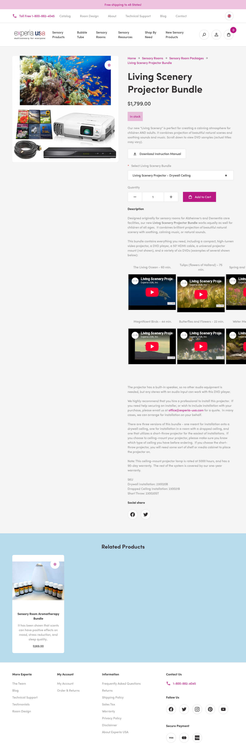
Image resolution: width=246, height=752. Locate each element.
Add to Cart (203, 197)
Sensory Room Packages (186, 58)
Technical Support (138, 16)
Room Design (89, 16)
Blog (163, 16)
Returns (107, 690)
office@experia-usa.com (186, 410)
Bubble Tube (82, 34)
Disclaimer (109, 725)
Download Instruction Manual (160, 153)
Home (132, 58)
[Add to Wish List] (109, 65)
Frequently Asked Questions (121, 683)
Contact (181, 16)
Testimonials (21, 704)
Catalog (65, 16)
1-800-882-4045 (184, 683)
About (112, 16)
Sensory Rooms (152, 58)
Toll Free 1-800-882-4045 (37, 16)
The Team (19, 683)
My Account (65, 683)
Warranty (108, 711)
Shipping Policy (113, 697)
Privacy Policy (111, 718)
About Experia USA (115, 732)
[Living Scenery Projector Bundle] (65, 159)
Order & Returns (68, 690)
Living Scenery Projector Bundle (150, 62)
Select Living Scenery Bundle (151, 165)
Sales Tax (108, 704)
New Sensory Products (175, 34)
